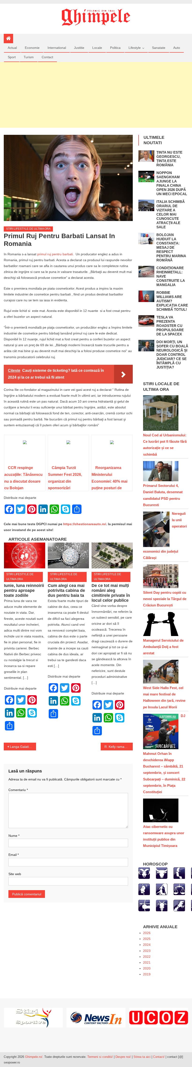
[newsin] (96, 1017)
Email (13, 855)
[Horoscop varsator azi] (179, 905)
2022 (147, 956)
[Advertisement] (96, 95)
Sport (12, 57)
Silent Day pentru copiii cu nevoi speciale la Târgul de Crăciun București (164, 598)
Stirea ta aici (142, 1057)
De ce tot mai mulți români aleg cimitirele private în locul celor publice (111, 593)
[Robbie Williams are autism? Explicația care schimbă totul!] (146, 296)
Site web (14, 874)
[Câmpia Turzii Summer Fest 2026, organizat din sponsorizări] (68, 452)
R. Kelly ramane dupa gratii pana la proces (118, 747)
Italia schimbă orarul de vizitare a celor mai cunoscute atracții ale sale (170, 214)
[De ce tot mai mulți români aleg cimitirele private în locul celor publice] (112, 555)
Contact (47, 57)
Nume (13, 836)
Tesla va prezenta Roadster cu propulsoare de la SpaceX (170, 325)
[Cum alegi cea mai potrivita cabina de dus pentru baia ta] (68, 555)
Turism (29, 57)
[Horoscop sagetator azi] (144, 905)
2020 (147, 968)
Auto (176, 48)
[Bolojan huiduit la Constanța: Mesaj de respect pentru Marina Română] (146, 238)
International (57, 48)
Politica (115, 48)
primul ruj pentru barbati (55, 254)
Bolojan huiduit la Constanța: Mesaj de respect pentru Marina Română (171, 247)
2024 (147, 945)
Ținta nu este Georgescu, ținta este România (169, 158)
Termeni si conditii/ (100, 1057)
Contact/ (159, 1057)
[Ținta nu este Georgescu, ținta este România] (146, 156)
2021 (147, 962)
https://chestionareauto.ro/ (84, 524)
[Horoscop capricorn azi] (161, 905)
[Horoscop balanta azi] (179, 889)
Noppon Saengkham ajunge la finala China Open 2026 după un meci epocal (171, 183)
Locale (97, 48)
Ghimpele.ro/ (33, 1057)
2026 (147, 933)
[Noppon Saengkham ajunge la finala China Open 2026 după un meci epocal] (146, 176)
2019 (147, 974)
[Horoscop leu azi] (144, 889)
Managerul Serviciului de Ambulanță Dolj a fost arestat (163, 646)
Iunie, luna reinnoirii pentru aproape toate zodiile (24, 590)
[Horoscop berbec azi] (144, 873)
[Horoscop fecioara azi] (161, 889)
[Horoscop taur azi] (161, 873)
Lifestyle (135, 48)
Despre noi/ (123, 1057)
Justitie (79, 48)
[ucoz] (158, 1017)
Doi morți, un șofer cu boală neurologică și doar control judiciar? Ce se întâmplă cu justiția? (172, 354)
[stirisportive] (33, 1017)
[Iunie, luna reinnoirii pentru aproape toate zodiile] (24, 555)
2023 (147, 951)
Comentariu (18, 790)
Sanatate (158, 48)
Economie (32, 48)
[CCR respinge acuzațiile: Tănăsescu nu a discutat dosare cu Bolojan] (24, 452)
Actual (12, 48)
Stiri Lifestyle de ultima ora (28, 228)
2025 (147, 939)
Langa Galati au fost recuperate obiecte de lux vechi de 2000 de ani (23, 747)
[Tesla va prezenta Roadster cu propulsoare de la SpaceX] (146, 321)
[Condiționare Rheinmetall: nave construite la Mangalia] (146, 271)
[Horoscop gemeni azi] (179, 873)
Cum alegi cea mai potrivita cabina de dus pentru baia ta (66, 590)
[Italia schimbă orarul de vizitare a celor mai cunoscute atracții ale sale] (146, 205)
